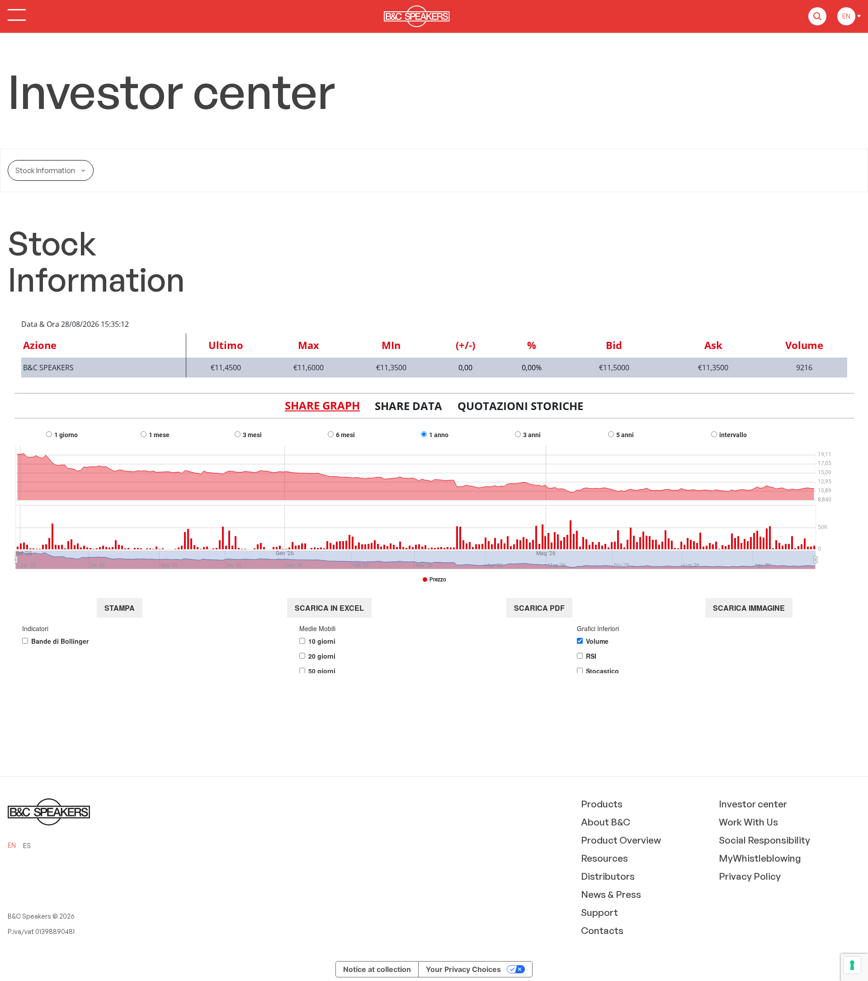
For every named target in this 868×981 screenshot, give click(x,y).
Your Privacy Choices (463, 969)
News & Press (611, 894)
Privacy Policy (750, 876)
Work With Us (748, 822)
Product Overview (621, 840)
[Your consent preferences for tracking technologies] (852, 965)
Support (599, 912)
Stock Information (45, 170)
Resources (604, 858)
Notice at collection (377, 969)
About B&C (605, 822)
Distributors (608, 876)
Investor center (753, 804)
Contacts (602, 930)
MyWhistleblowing (760, 858)
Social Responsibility (764, 840)
